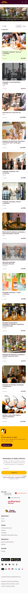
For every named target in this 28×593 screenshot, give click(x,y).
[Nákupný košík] (22, 2)
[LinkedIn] (2, 564)
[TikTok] (17, 564)
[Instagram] (13, 564)
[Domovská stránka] (4, 2)
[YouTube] (9, 564)
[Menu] (25, 2)
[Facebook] (6, 564)
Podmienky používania (20, 477)
